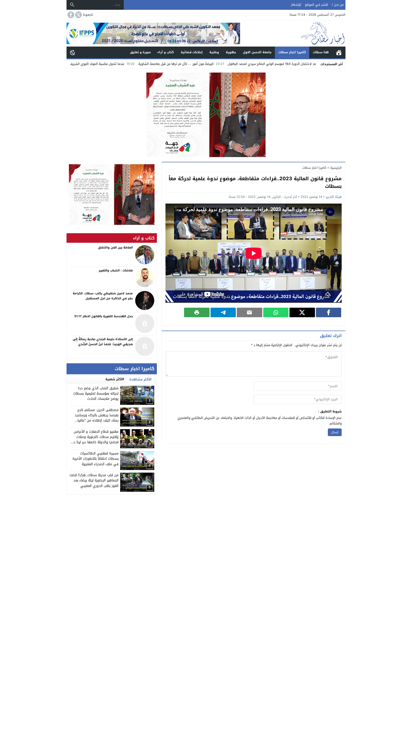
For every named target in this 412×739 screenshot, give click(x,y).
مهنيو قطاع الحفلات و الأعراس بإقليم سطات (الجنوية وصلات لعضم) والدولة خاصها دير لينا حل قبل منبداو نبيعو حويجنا (94, 439)
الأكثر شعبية (114, 379)
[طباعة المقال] (196, 312)
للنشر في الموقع (316, 5)
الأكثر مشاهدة (140, 379)
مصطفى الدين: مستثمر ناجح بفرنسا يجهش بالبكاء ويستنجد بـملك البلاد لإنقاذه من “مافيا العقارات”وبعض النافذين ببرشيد (96, 418)
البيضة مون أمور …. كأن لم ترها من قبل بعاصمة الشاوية (214, 64)
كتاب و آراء (165, 52)
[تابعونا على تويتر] (78, 14)
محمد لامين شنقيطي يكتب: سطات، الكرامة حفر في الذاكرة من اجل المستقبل (103, 296)
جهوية (231, 52)
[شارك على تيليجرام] (223, 312)
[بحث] (72, 5)
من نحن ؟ (338, 5)
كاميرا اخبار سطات (292, 52)
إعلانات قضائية (192, 52)
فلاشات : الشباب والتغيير (116, 270)
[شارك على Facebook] (328, 312)
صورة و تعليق (140, 52)
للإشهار (296, 5)
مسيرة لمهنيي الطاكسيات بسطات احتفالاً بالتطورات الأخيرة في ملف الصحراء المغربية (95, 458)
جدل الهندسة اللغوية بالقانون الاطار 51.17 (103, 316)
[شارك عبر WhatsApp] (276, 312)
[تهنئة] (111, 194)
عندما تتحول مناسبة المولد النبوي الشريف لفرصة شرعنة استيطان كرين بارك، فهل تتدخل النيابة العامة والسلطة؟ (87, 64)
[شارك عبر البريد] (249, 312)
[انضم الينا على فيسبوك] (70, 14)
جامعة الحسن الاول (257, 52)
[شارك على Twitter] (302, 312)
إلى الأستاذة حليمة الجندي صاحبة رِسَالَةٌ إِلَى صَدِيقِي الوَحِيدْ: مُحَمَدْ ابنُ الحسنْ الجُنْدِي (103, 342)
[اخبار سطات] (292, 33)
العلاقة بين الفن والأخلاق (115, 247)
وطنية (214, 52)
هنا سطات (321, 52)
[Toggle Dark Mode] (73, 52)
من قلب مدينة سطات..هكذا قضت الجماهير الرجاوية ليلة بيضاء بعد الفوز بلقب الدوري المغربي (93, 480)
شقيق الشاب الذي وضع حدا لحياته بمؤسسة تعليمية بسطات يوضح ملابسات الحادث (95, 393)
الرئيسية (339, 52)
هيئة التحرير (334, 197)
